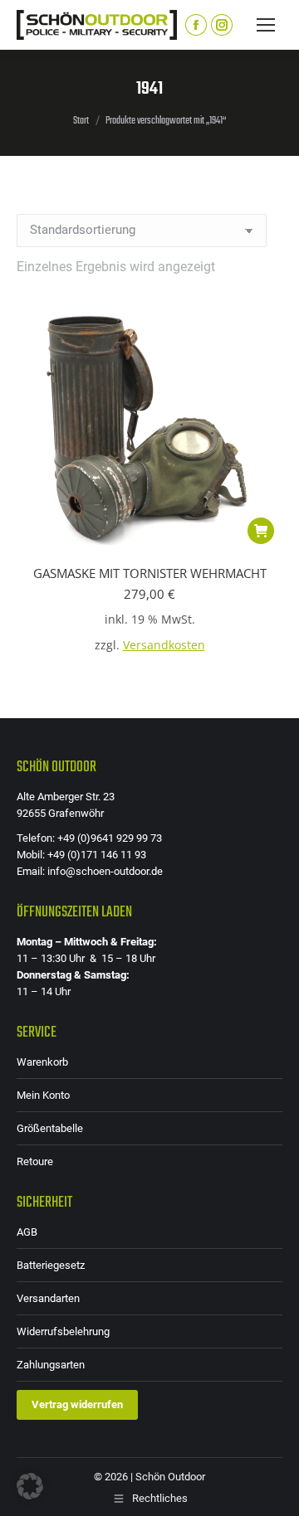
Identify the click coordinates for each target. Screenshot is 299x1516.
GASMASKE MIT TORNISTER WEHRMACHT (150, 573)
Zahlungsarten (51, 1364)
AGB (27, 1232)
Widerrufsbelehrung (63, 1331)
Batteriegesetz (51, 1265)
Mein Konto (43, 1095)
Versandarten (48, 1298)
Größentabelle (50, 1128)
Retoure (35, 1161)
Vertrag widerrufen (77, 1404)
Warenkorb (42, 1062)
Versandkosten (164, 645)
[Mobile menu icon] (265, 24)
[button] (261, 530)
